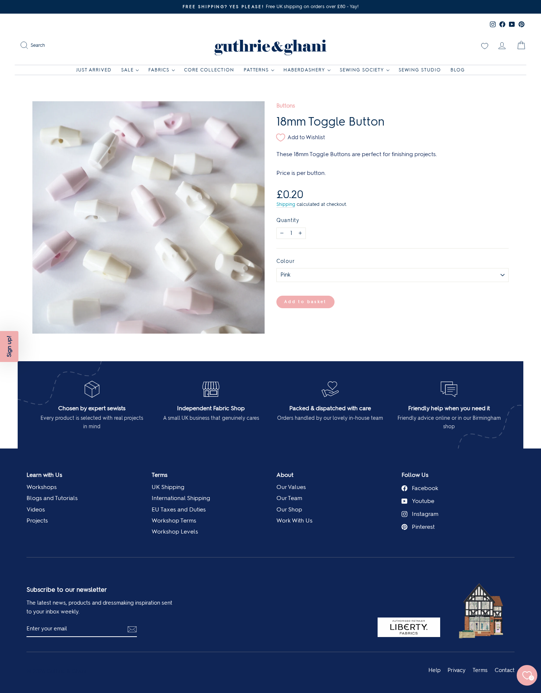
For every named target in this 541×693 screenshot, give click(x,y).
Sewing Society (362, 70)
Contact (505, 670)
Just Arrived (94, 70)
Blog (457, 70)
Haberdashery (304, 70)
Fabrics (159, 70)
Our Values (291, 486)
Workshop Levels (175, 531)
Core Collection (209, 70)
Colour (285, 261)
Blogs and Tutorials (52, 498)
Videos (35, 509)
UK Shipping (168, 486)
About (284, 474)
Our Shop (289, 509)
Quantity (287, 220)
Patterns (256, 70)
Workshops (41, 486)
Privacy (457, 670)
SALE (127, 70)
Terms (159, 474)
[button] (9, 346)
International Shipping (181, 498)
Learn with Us (44, 474)
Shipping (285, 204)
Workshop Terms (174, 520)
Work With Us (294, 520)
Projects (37, 520)
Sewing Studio (420, 70)
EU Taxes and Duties (179, 509)
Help (434, 670)
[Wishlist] (484, 45)
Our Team (289, 498)
